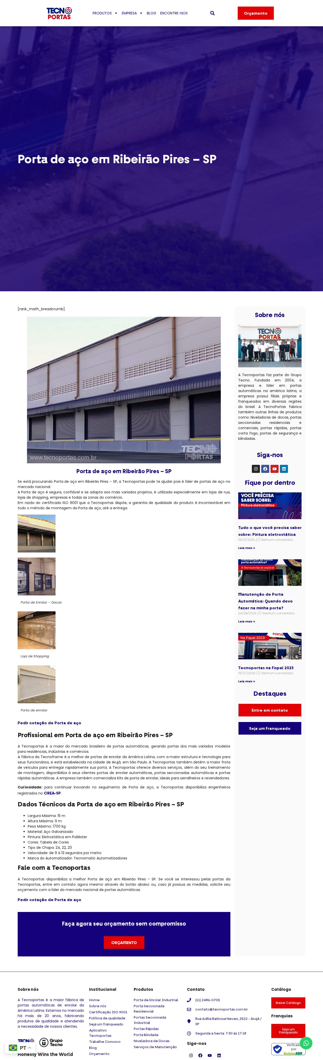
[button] (212, 13)
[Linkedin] (284, 469)
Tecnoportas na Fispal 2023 (265, 667)
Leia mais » (246, 548)
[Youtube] (275, 469)
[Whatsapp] (306, 1043)
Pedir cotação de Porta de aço (49, 722)
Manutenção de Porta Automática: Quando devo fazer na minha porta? (265, 601)
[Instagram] (256, 469)
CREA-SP (52, 793)
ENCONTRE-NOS (174, 13)
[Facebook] (265, 469)
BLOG (151, 13)
